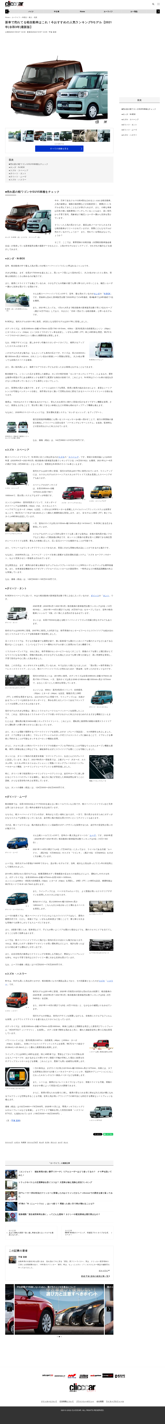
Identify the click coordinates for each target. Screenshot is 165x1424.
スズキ (61, 457)
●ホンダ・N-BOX (17, 167)
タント (106, 595)
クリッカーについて (49, 1401)
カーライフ (108, 11)
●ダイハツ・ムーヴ (17, 176)
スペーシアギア (32, 1142)
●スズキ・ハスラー (17, 179)
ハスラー (17, 1142)
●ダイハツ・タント (17, 173)
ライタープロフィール (115, 1401)
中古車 (56, 11)
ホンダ (97, 293)
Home (82, 11)
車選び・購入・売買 (29, 17)
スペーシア (73, 457)
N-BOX (107, 293)
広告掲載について (67, 1401)
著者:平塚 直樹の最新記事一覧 (95, 1276)
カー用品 (134, 11)
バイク (31, 11)
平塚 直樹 (52, 32)
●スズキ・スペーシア (18, 170)
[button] (158, 11)
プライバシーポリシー (85, 1401)
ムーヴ (93, 835)
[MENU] (158, 4)
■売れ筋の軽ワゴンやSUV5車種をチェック (28, 164)
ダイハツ (95, 595)
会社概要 (100, 1401)
